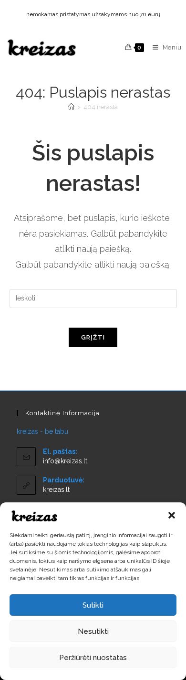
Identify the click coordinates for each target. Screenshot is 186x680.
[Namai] (71, 106)
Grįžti (93, 337)
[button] (171, 515)
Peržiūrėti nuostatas (93, 657)
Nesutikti (93, 631)
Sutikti (93, 605)
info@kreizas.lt (65, 461)
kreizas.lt (56, 489)
